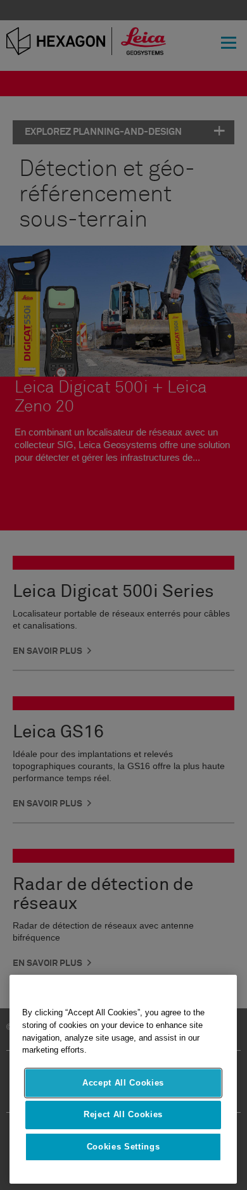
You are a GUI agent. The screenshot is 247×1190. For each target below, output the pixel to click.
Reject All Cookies (123, 1114)
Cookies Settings (123, 1146)
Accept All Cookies (123, 1082)
